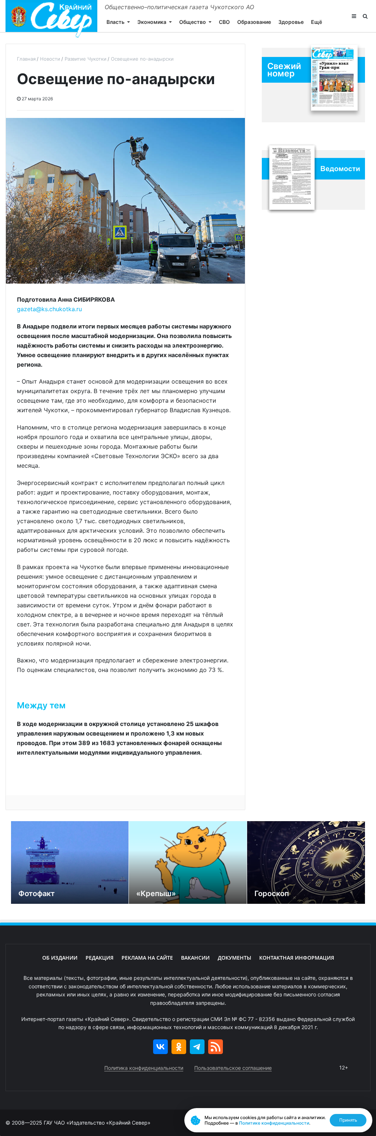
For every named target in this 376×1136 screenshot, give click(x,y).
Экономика (151, 22)
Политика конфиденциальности (143, 1068)
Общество (192, 22)
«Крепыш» (156, 893)
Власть (115, 22)
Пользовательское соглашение (233, 1068)
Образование (254, 22)
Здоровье (291, 22)
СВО (224, 22)
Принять (348, 1120)
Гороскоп (271, 893)
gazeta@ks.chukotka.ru (49, 309)
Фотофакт (36, 893)
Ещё (316, 22)
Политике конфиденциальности (274, 1123)
